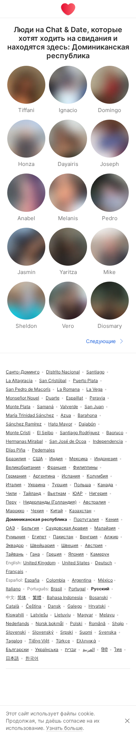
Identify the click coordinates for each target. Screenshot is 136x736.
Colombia (55, 580)
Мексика (78, 458)
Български (17, 649)
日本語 (12, 658)
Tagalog (14, 640)
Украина (36, 484)
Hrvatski (97, 606)
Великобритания (23, 467)
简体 (21, 597)
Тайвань (15, 554)
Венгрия (89, 536)
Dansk (54, 606)
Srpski (66, 632)
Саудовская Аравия (67, 528)
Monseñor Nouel (22, 398)
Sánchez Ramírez (24, 424)
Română (97, 623)
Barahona (87, 415)
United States (76, 562)
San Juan (94, 406)
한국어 (31, 658)
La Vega (94, 389)
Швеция (69, 545)
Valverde (69, 406)
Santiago (95, 372)
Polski (76, 623)
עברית (70, 649)
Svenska (107, 632)
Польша (82, 484)
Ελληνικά (86, 640)
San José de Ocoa (67, 441)
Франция (56, 467)
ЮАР (78, 493)
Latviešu (39, 614)
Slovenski (16, 632)
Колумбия (97, 476)
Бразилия (16, 458)
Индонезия (106, 458)
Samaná (45, 406)
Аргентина (44, 476)
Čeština (33, 606)
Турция (59, 484)
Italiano (13, 588)
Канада (105, 484)
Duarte (52, 398)
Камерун (99, 554)
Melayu (107, 614)
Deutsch (103, 562)
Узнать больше (64, 728)
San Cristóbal (52, 380)
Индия (56, 458)
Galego (74, 606)
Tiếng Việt (39, 640)
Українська (46, 649)
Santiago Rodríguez (80, 432)
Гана (35, 554)
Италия (13, 484)
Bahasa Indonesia (65, 597)
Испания (71, 476)
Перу (11, 502)
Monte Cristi (18, 432)
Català (12, 606)
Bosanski (98, 597)
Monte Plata (18, 406)
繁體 (37, 597)
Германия (16, 476)
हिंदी (104, 649)
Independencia (108, 441)
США (38, 458)
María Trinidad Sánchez (30, 415)
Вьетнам (57, 493)
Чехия (37, 510)
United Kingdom (39, 562)
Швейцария (42, 545)
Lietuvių (62, 614)
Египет (39, 536)
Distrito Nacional (63, 372)
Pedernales (43, 450)
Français (14, 571)
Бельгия (30, 528)
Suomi (85, 632)
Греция (54, 554)
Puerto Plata (85, 380)
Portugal (77, 588)
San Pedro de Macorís (28, 389)
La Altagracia (19, 380)
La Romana (68, 389)
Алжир (111, 536)
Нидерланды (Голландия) (50, 502)
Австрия (94, 545)
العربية (89, 649)
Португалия (86, 519)
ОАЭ (10, 528)
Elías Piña (15, 450)
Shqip (118, 623)
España (32, 580)
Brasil (56, 588)
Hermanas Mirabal (24, 441)
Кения (112, 519)
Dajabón (87, 424)
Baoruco (114, 432)
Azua (66, 415)
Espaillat (74, 398)
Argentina (81, 580)
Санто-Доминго (23, 372)
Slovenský (43, 632)
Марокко (15, 510)
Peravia (97, 398)
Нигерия (98, 493)
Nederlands (17, 623)
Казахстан (80, 510)
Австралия (94, 502)
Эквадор (15, 545)
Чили (11, 493)
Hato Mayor (60, 424)
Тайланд (32, 493)
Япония (76, 554)
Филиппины (85, 467)
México (105, 580)
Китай (56, 510)
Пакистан (63, 536)
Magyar (85, 614)
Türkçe (63, 640)
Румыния (15, 536)
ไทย (118, 649)
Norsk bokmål (49, 623)
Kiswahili (15, 614)
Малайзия (105, 528)
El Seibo (45, 432)
